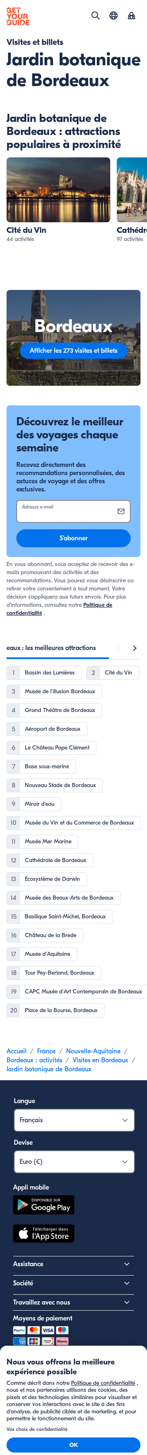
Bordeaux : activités (34, 1060)
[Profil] (131, 16)
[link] (58, 200)
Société (23, 1283)
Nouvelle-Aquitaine (93, 1051)
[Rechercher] (95, 15)
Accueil (17, 1051)
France (46, 1051)
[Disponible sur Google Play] (43, 1206)
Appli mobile (31, 1187)
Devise (23, 1142)
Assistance (28, 1264)
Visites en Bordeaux (100, 1060)
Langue (24, 1101)
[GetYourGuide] (18, 16)
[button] (58, 200)
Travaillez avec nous (41, 1302)
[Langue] (113, 15)
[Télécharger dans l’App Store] (43, 1234)
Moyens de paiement (42, 1318)
